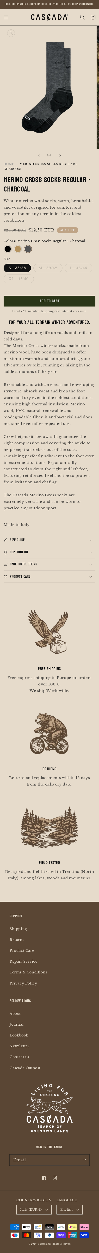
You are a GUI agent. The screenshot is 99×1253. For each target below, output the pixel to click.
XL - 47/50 (19, 279)
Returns (17, 940)
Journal (17, 1024)
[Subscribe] (84, 1160)
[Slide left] (39, 155)
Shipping (47, 311)
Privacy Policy (23, 983)
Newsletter (20, 1046)
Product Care (22, 950)
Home (9, 164)
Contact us (19, 1057)
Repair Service (23, 961)
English (66, 1210)
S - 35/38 (17, 268)
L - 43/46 (78, 268)
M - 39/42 (47, 268)
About (15, 1013)
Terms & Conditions (28, 972)
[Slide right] (60, 155)
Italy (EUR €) (31, 1210)
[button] (6, 17)
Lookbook (19, 1035)
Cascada (42, 1244)
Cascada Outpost (25, 1068)
